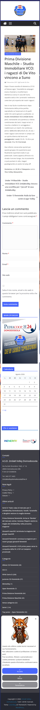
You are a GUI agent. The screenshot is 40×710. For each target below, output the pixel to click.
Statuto (5, 496)
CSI (3, 570)
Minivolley (6, 584)
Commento (7, 223)
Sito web (6, 275)
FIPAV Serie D (7, 574)
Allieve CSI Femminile (10, 565)
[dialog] (20, 652)
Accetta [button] (20, 671)
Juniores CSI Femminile (11, 579)
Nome (5, 253)
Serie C (5, 607)
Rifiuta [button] (20, 678)
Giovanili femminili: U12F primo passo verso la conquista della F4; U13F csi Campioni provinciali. (19, 549)
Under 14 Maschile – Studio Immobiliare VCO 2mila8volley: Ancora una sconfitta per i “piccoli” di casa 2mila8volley (21, 185)
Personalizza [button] (19, 685)
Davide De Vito (24, 82)
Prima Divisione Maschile (12, 54)
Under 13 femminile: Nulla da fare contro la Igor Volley (21, 197)
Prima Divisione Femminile (12, 593)
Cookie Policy (7, 493)
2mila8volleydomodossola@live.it (14, 479)
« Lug (4, 410)
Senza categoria (8, 603)
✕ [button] (36, 619)
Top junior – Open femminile (13, 612)
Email (5, 264)
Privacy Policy (7, 490)
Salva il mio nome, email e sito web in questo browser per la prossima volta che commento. (19, 293)
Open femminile (8, 588)
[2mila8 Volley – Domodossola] (5, 23)
